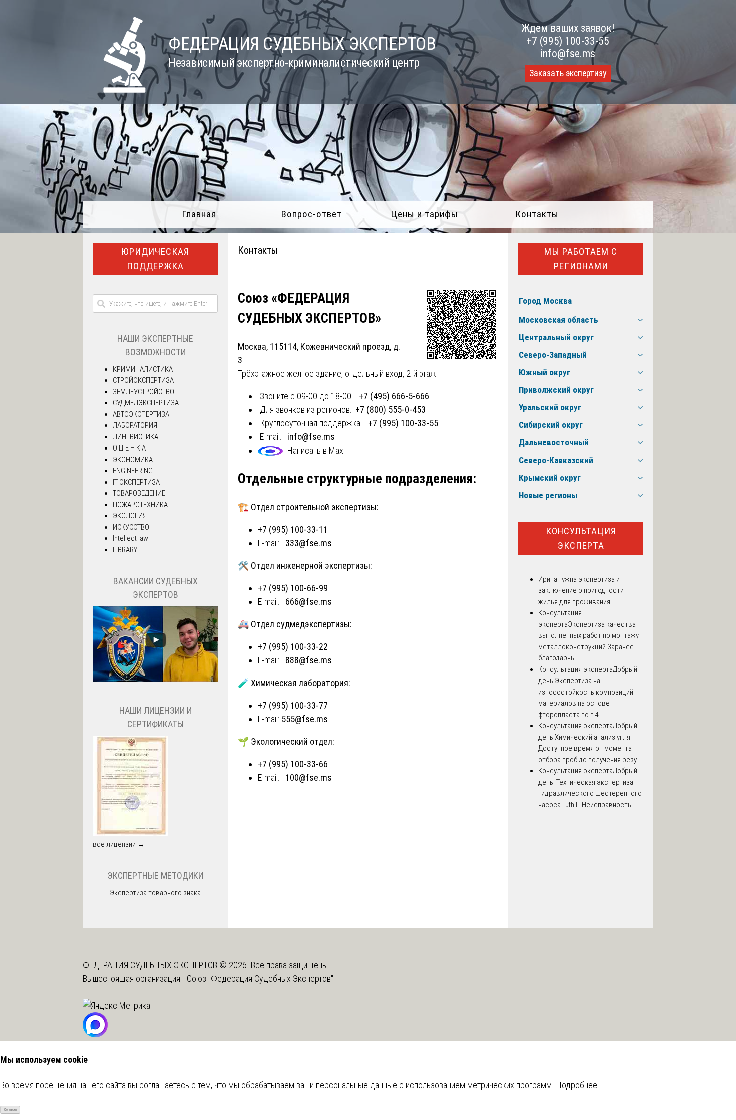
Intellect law (130, 538)
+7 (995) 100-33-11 (293, 529)
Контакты (537, 214)
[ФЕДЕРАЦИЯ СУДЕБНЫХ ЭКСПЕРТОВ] (114, 89)
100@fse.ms (308, 777)
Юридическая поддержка (155, 259)
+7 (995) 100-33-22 (293, 646)
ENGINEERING (133, 470)
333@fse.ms (308, 543)
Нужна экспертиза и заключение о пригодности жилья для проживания (581, 590)
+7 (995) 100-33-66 (293, 764)
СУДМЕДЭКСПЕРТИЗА (146, 402)
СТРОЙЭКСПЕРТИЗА (143, 380)
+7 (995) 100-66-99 (293, 588)
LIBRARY (125, 549)
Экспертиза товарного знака (155, 893)
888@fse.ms (308, 660)
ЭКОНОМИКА (133, 459)
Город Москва (545, 301)
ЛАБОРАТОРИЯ (135, 425)
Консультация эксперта (581, 538)
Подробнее (576, 1085)
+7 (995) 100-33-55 (567, 41)
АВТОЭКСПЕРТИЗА (141, 414)
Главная (199, 214)
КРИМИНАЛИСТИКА (143, 369)
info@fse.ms (568, 53)
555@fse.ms (304, 719)
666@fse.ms (308, 601)
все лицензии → (119, 844)
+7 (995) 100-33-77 (293, 705)
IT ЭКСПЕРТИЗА (136, 482)
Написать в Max (315, 450)
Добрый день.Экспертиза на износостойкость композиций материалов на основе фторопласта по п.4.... (587, 692)
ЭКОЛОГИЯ (130, 515)
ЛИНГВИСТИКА (135, 436)
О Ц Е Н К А (129, 448)
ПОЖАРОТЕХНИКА (140, 504)
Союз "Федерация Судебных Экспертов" (260, 978)
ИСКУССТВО (131, 527)
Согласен (10, 1110)
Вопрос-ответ (311, 214)
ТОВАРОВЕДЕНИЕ (139, 493)
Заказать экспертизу (567, 73)
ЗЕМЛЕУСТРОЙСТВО (143, 391)
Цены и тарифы (424, 214)
